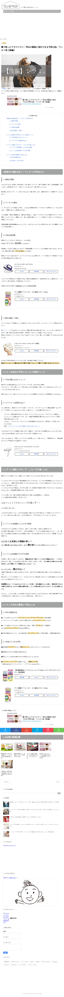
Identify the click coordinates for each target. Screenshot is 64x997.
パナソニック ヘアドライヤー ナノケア (26, 447)
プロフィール (7, 330)
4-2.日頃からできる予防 (16, 160)
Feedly (58, 731)
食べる (6, 964)
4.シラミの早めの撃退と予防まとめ (16, 155)
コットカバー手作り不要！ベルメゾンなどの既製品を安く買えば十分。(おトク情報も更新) (32, 832)
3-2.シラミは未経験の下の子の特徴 (19, 150)
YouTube (14, 964)
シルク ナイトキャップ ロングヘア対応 (26, 343)
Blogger (54, 961)
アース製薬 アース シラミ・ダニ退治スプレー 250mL (31, 292)
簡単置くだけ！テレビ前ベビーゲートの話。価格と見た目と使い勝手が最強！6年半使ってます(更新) (34, 802)
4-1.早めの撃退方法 (15, 157)
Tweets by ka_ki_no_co (9, 845)
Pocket (48, 731)
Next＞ (58, 781)
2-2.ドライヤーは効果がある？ (18, 140)
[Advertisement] (32, 25)
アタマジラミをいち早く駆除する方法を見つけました (24, 426)
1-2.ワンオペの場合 (15, 124)
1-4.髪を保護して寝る (15, 130)
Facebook (16, 731)
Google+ (26, 731)
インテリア (24, 961)
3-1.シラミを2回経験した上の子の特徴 (20, 147)
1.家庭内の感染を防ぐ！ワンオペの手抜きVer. (19, 118)
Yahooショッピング (51, 271)
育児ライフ (15, 961)
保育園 (6, 961)
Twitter (5, 731)
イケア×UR (22, 964)
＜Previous (6, 781)
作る (32, 961)
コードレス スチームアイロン (23, 264)
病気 (38, 961)
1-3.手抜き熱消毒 (14, 127)
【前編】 (4, 88)
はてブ (37, 730)
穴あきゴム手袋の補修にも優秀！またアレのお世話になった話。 (26, 817)
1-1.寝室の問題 (13, 121)
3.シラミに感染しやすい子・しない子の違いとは (20, 145)
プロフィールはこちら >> (10, 877)
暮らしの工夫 (46, 961)
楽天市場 (36, 271)
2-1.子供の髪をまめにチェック (18, 137)
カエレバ (21, 266)
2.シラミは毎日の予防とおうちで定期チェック (20, 135)
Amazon (22, 271)
